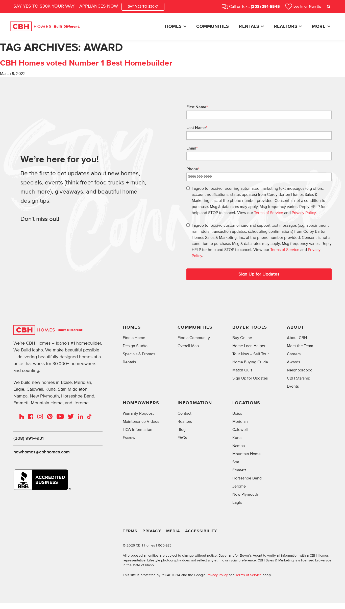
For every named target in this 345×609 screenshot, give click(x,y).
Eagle (237, 502)
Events (293, 386)
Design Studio (135, 345)
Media (173, 531)
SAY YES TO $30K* (143, 6)
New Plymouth (245, 494)
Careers (294, 353)
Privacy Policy (304, 212)
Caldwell (240, 429)
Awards (293, 362)
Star (235, 462)
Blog (182, 429)
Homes (173, 26)
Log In (307, 6)
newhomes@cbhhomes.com (41, 452)
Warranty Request (138, 413)
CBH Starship (298, 378)
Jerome (239, 486)
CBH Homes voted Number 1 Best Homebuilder (86, 63)
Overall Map (188, 345)
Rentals (249, 26)
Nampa (238, 445)
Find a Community (194, 337)
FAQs (182, 437)
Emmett (239, 470)
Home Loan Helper (248, 345)
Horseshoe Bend (247, 478)
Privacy (151, 531)
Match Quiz (242, 370)
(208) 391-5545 (265, 6)
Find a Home (134, 337)
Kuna (236, 437)
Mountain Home (246, 453)
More (319, 26)
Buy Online (242, 337)
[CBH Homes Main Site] (45, 27)
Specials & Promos (139, 353)
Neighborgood (299, 370)
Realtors (286, 26)
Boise (237, 413)
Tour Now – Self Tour (250, 353)
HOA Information (137, 429)
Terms (130, 531)
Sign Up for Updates (259, 274)
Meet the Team (300, 345)
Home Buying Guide (250, 362)
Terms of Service (268, 212)
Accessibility (201, 531)
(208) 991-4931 (28, 438)
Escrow (129, 437)
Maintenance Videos (141, 421)
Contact (184, 413)
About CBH (297, 337)
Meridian (240, 421)
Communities (212, 26)
